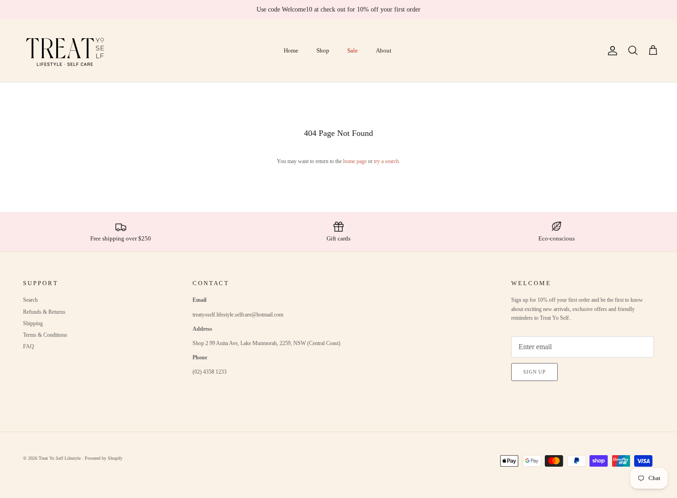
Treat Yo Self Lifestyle (60, 458)
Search (30, 300)
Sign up (534, 372)
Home (291, 50)
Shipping (33, 323)
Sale (352, 50)
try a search (386, 161)
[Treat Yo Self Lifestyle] (65, 51)
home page (355, 161)
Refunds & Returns (44, 312)
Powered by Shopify (104, 458)
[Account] (610, 50)
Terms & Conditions (45, 335)
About (383, 50)
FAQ (28, 346)
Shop (322, 50)
